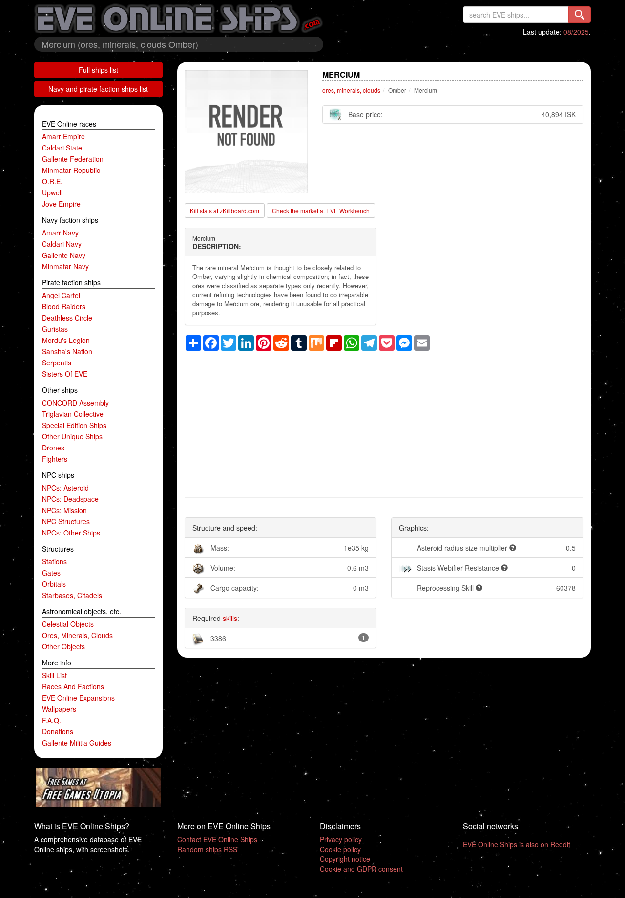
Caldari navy (62, 244)
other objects (63, 646)
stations (54, 561)
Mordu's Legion (66, 340)
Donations (57, 731)
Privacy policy (341, 839)
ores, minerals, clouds (77, 635)
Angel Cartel (61, 295)
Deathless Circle (67, 317)
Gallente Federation (73, 159)
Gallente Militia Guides (76, 743)
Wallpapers (59, 709)
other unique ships (72, 436)
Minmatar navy (65, 266)
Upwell (52, 192)
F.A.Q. (51, 720)
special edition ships (74, 425)
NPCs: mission (64, 510)
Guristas (55, 329)
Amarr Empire (63, 136)
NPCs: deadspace (70, 499)
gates (51, 572)
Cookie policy (340, 849)
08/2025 (576, 32)
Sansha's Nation (67, 351)
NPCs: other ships (71, 532)
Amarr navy (60, 232)
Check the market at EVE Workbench (321, 210)
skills (230, 618)
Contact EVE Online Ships (217, 839)
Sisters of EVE (64, 374)
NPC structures (66, 521)
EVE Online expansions (78, 698)
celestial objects (68, 624)
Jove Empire (61, 204)
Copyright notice (345, 859)
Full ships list (98, 70)
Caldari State (62, 147)
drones (53, 447)
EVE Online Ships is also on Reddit (516, 844)
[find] (579, 14)
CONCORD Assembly (75, 402)
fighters (54, 459)
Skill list (54, 675)
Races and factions (73, 686)
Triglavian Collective (73, 414)
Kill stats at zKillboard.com (224, 210)
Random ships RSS (207, 849)
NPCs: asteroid (65, 487)
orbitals (54, 584)
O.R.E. (52, 181)
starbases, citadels (72, 595)
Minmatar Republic (71, 170)
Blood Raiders (63, 306)
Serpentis (56, 362)
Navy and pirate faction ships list (98, 89)
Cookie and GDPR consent (361, 869)
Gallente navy (63, 255)
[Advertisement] (384, 419)
